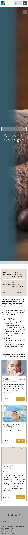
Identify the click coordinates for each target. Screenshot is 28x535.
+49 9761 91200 (9, 532)
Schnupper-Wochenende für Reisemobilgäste (12, 425)
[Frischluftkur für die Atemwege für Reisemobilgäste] (14, 368)
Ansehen (21, 399)
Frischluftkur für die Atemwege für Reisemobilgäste (14, 380)
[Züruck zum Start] (14, 502)
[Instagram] (12, 515)
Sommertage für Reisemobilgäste (8, 467)
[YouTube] (15, 515)
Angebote (14, 262)
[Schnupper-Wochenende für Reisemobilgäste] (14, 413)
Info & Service (9, 262)
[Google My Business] (19, 515)
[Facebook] (8, 515)
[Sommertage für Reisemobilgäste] (14, 455)
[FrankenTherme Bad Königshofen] (3, 3)
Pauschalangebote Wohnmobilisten (19, 262)
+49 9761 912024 (17, 293)
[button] (16, 3)
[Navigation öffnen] (25, 3)
